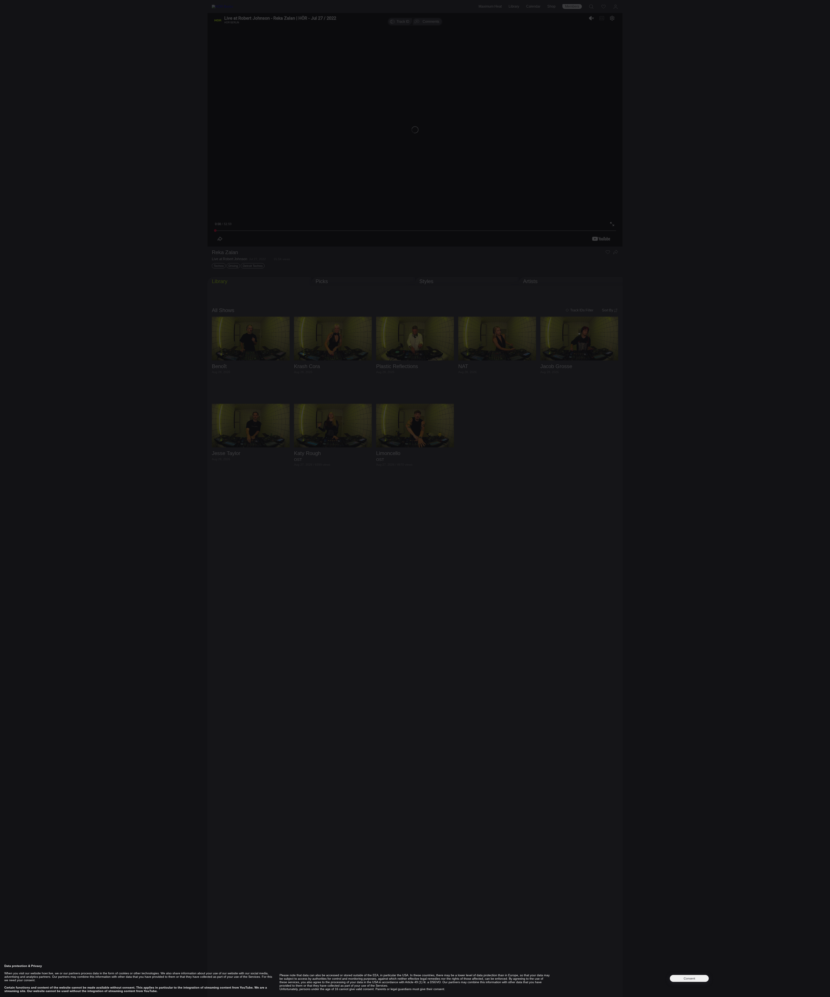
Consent (689, 978)
